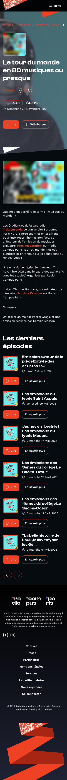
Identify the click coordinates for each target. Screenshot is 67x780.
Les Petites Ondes (46, 25)
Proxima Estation (29, 245)
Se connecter (31, 694)
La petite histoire (31, 680)
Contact (31, 646)
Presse (31, 653)
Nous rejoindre (31, 687)
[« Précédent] (8, 575)
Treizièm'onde (13, 229)
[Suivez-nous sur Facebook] (6, 635)
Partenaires (31, 659)
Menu (57, 5)
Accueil (8, 25)
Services (31, 673)
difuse (48, 709)
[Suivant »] (18, 575)
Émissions (24, 25)
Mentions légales (31, 666)
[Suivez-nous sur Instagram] (13, 635)
